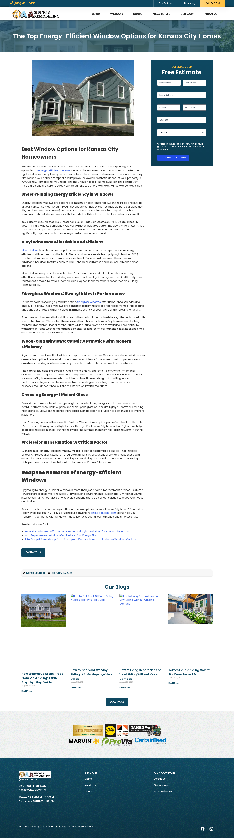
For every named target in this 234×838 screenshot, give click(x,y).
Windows (116, 14)
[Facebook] (202, 829)
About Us (211, 14)
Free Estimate (166, 3)
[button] (117, 702)
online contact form (103, 513)
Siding (96, 14)
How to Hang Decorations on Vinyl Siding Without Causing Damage (141, 674)
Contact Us (212, 3)
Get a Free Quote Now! (173, 157)
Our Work (187, 14)
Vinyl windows (30, 250)
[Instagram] (211, 829)
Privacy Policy (85, 826)
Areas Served (161, 14)
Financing (189, 3)
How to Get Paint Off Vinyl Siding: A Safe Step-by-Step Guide (91, 674)
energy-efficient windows (54, 170)
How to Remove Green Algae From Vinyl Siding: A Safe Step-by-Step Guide (42, 678)
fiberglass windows (89, 302)
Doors (137, 14)
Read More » (26, 691)
